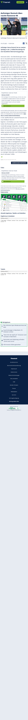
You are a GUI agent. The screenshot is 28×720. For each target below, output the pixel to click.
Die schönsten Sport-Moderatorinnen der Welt (14, 326)
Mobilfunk (20, 2)
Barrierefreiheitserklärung (14, 365)
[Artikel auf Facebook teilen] (24, 43)
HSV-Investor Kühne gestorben (12, 344)
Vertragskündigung (14, 398)
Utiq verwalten (14, 378)
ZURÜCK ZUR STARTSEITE (19, 163)
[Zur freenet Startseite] (5, 1)
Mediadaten (14, 391)
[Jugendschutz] (14, 408)
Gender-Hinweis (14, 385)
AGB (14, 382)
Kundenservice (14, 362)
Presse (14, 388)
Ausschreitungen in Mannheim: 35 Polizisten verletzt (12, 331)
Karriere (14, 395)
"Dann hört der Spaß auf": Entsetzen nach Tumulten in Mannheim (14, 335)
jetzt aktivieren (7, 106)
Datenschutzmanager (14, 375)
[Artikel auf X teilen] (26, 43)
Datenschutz (14, 372)
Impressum (14, 368)
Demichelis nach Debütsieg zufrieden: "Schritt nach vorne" (13, 340)
